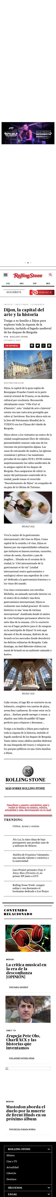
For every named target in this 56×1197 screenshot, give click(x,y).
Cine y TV (12, 1161)
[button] (5, 133)
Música (10, 1155)
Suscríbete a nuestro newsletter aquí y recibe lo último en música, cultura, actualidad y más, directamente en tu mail (28, 807)
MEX (48, 284)
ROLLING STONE (16, 337)
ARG (21, 284)
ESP (35, 284)
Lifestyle (11, 1173)
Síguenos (15, 1187)
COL (8, 284)
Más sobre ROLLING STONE (25, 788)
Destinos (11, 1179)
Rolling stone (19, 1149)
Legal (12, 1194)
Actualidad (13, 1167)
